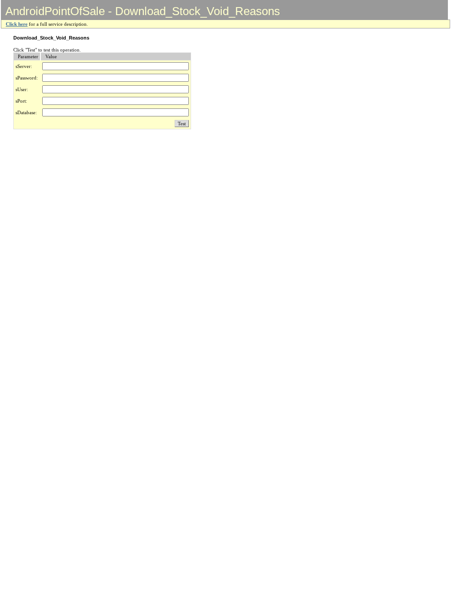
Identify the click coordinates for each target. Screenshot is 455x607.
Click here (17, 24)
